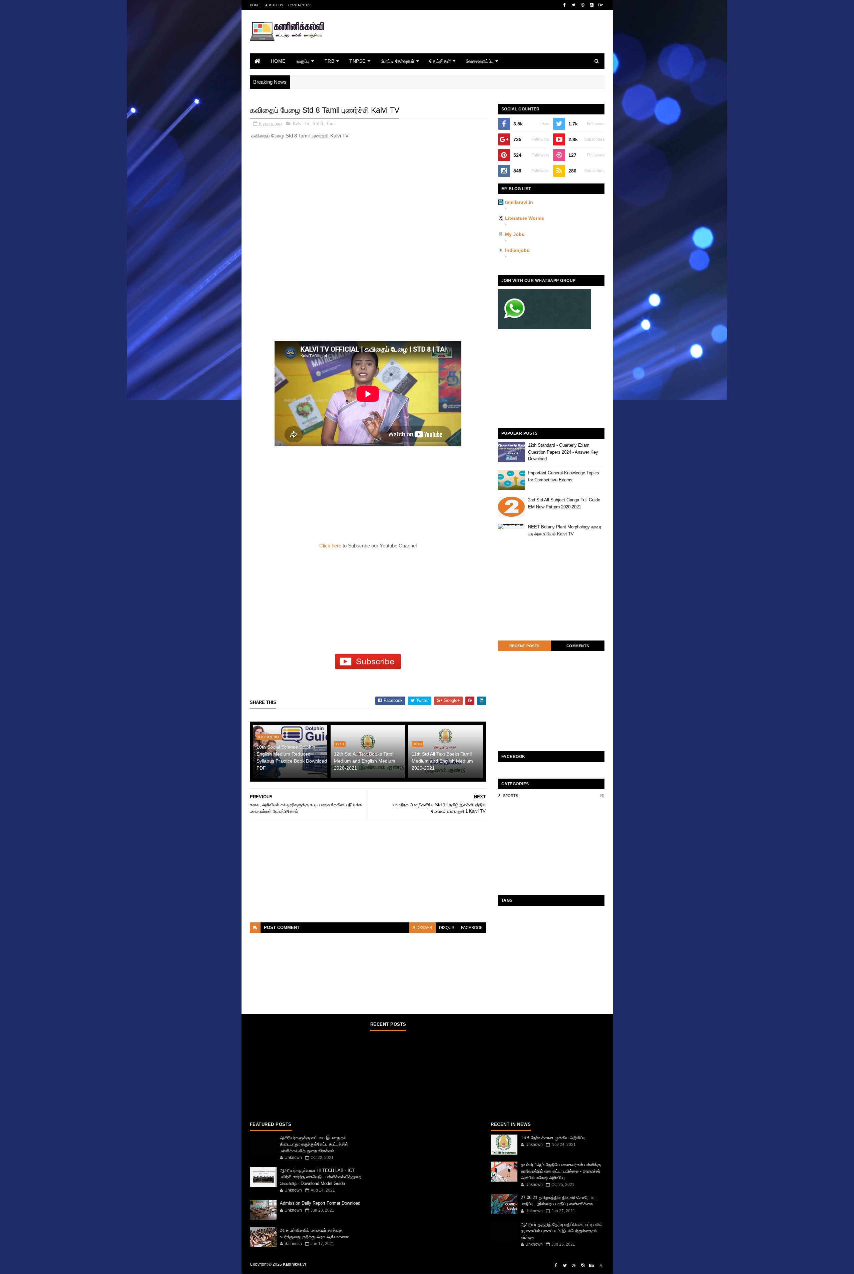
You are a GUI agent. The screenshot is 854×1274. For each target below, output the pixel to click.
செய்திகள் (440, 61)
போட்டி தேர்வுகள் (398, 61)
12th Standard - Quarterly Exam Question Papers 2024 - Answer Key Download (563, 452)
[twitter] (573, 5)
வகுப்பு (303, 61)
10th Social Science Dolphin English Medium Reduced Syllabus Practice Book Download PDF (292, 757)
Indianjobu (517, 250)
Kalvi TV (301, 123)
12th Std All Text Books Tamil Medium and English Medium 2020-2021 (364, 761)
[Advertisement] (483, 41)
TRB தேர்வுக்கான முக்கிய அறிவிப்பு (553, 1137)
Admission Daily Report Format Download (320, 1203)
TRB (330, 61)
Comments (577, 646)
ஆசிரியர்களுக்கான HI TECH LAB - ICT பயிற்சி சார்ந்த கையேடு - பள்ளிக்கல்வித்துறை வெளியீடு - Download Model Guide (320, 1177)
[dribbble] (582, 5)
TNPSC (357, 61)
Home (255, 5)
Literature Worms (524, 218)
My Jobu (515, 234)
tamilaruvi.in (519, 202)
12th (340, 744)
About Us (274, 5)
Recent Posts (524, 646)
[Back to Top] (600, 1265)
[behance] (600, 5)
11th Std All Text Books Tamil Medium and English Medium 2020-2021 (442, 761)
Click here (331, 545)
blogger (422, 927)
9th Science (269, 737)
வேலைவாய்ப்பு (480, 61)
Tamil (331, 123)
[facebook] (564, 5)
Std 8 (318, 123)
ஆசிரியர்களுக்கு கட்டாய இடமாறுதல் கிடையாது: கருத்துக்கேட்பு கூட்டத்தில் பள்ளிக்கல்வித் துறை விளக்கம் (314, 1144)
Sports (510, 796)
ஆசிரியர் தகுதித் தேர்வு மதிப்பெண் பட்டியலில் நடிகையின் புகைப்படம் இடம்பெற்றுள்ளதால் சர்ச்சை (561, 1231)
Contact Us (299, 5)
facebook (472, 927)
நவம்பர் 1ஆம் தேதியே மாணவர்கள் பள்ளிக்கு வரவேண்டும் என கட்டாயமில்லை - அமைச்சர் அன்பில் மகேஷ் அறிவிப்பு (561, 1171)
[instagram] (591, 5)
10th (417, 744)
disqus (446, 927)
